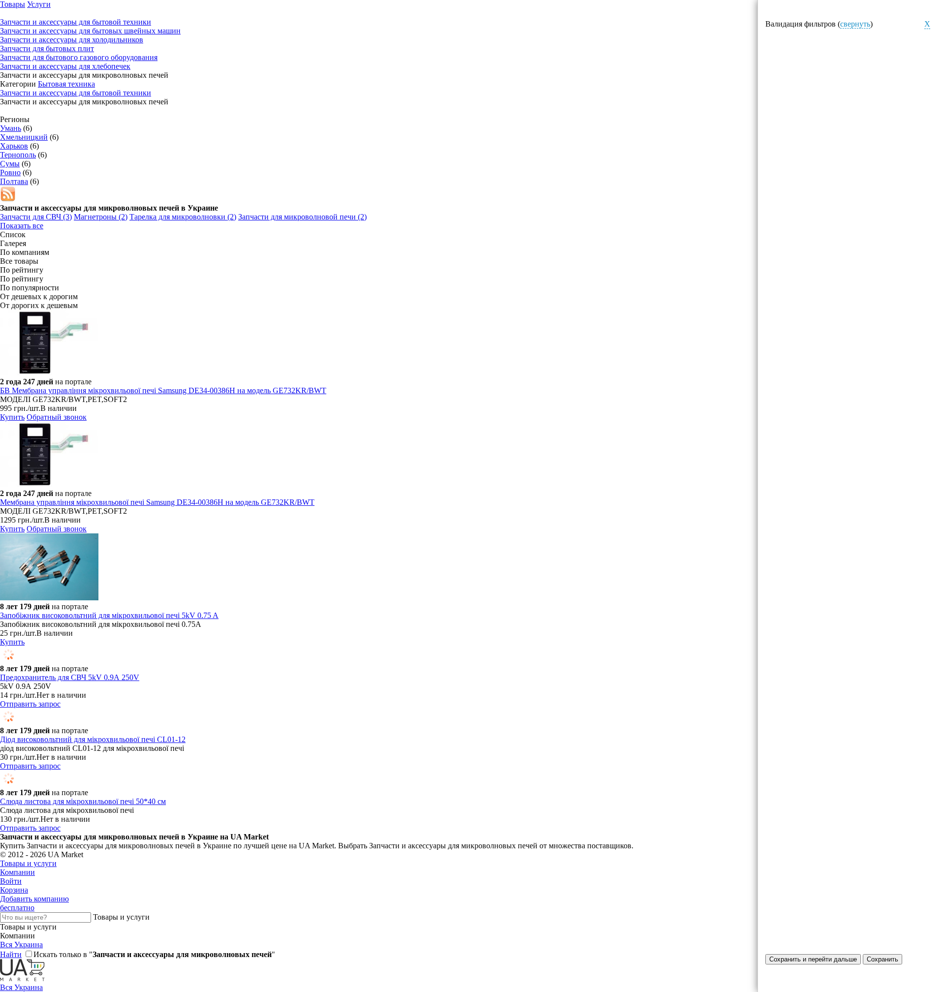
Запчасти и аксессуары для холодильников (71, 39)
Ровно (10, 172)
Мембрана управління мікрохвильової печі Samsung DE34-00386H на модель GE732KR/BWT (157, 502)
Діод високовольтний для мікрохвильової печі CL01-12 (93, 739)
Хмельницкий (24, 137)
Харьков (14, 146)
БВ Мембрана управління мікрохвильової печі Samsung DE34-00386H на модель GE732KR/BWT (163, 390)
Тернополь (18, 155)
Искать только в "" (154, 954)
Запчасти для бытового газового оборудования (79, 57)
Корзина (14, 890)
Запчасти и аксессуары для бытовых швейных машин (90, 31)
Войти (11, 881)
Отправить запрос (30, 704)
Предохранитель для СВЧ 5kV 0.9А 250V (69, 677)
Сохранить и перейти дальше (813, 959)
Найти (11, 954)
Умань (10, 128)
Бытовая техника (66, 84)
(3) (36, 217)
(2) (100, 217)
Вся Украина (21, 944)
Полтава (14, 181)
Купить (12, 417)
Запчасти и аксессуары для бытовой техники (75, 93)
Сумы (10, 163)
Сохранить (882, 959)
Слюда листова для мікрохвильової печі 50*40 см (83, 801)
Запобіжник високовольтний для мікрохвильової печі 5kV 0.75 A (109, 615)
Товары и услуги (28, 863)
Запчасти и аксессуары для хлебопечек (65, 66)
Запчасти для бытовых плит (47, 48)
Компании (17, 872)
